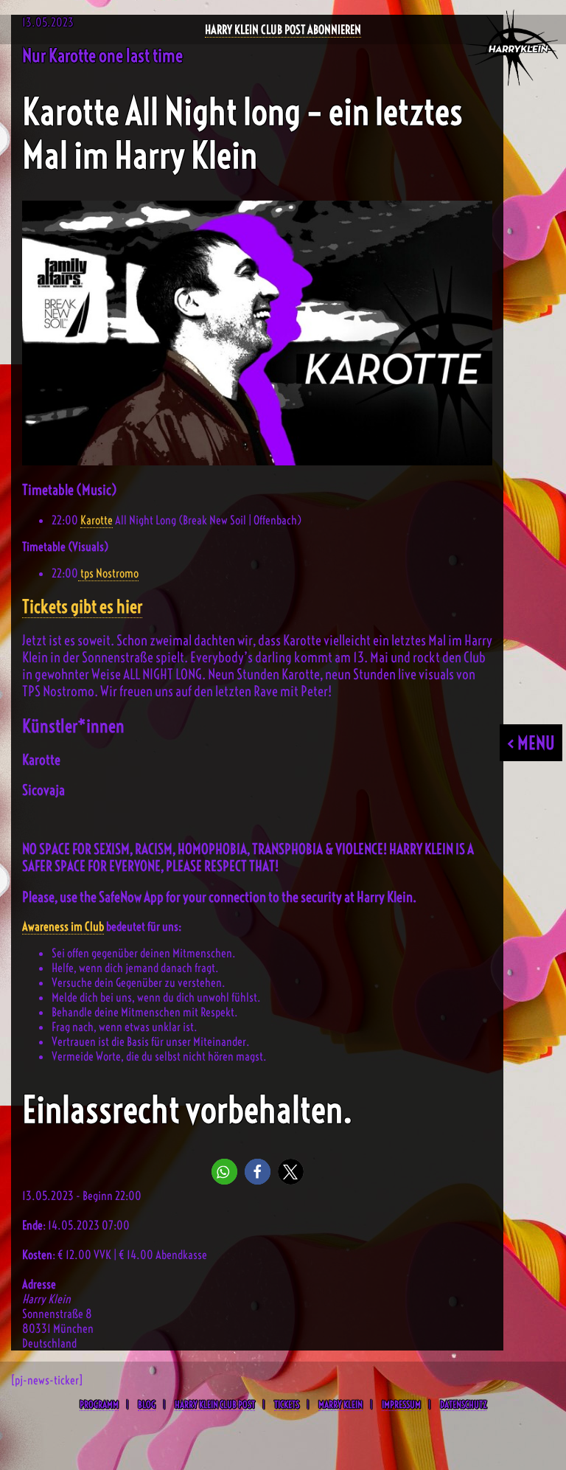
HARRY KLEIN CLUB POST (215, 1404)
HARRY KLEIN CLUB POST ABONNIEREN (283, 29)
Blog (147, 1404)
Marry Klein (340, 1404)
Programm (99, 1404)
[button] (224, 1172)
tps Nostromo (108, 573)
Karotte (96, 520)
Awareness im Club (63, 926)
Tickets (286, 1404)
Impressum (401, 1404)
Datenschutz (463, 1404)
